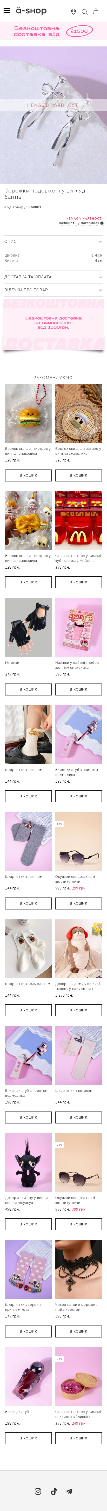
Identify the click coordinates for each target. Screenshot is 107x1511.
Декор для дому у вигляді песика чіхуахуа (27, 1200)
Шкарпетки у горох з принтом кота (23, 1307)
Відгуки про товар (26, 290)
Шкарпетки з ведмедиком (27, 984)
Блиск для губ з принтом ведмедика (76, 772)
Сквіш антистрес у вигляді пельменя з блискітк (78, 1414)
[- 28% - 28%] (78, 1191)
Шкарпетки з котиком (23, 770)
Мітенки (12, 663)
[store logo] (31, 10)
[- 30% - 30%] (78, 1405)
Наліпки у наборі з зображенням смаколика (77, 665)
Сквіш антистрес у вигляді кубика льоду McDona (78, 558)
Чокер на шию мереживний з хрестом (77, 1307)
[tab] (53, 239)
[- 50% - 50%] (78, 870)
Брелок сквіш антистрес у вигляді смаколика (28, 451)
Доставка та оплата (28, 277)
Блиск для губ (17, 1412)
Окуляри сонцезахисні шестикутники (75, 879)
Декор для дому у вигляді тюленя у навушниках (77, 986)
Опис (10, 241)
